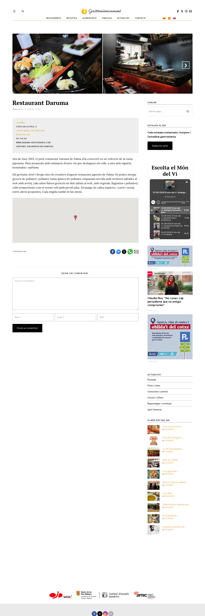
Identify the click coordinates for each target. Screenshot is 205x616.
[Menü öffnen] (14, 11)
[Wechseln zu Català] (164, 18)
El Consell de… (171, 515)
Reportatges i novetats (160, 403)
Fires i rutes (154, 385)
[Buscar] (188, 111)
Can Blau (167, 493)
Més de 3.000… (171, 460)
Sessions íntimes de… (174, 526)
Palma (41, 131)
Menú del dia (23, 135)
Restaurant (169, 496)
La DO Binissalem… (173, 448)
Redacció (17, 109)
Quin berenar (155, 409)
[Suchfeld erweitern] (23, 11)
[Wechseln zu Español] (169, 18)
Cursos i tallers (155, 397)
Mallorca (31, 131)
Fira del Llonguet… (173, 437)
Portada (152, 379)
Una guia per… (171, 471)
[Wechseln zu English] (174, 18)
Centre (20, 131)
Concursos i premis (158, 391)
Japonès (20, 123)
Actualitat (168, 429)
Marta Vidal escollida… (175, 482)
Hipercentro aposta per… (177, 504)
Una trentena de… (173, 426)
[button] (75, 217)
